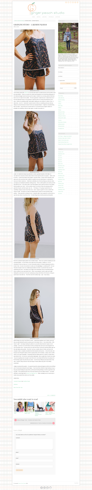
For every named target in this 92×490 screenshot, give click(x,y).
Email (17, 458)
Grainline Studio (26, 381)
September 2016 (61, 169)
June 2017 (60, 157)
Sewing (38, 16)
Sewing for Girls (61, 113)
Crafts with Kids (61, 97)
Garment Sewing (21, 20)
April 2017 (60, 161)
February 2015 (61, 183)
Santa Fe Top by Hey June (63, 140)
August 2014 (60, 191)
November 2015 (61, 175)
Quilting (44, 16)
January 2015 (60, 185)
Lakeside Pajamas (18, 381)
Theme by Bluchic (76, 483)
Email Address (61, 67)
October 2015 (61, 177)
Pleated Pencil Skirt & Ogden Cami (29, 413)
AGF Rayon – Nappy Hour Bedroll (65, 136)
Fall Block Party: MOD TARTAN (64, 138)
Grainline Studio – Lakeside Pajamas (30, 24)
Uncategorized (61, 128)
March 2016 (60, 173)
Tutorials (51, 16)
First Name (60, 72)
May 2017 (60, 159)
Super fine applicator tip (32, 373)
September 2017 (61, 153)
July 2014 (60, 193)
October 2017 (61, 151)
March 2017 (60, 163)
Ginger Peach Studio (22, 483)
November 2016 (61, 165)
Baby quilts (60, 105)
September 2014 (61, 189)
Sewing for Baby (61, 111)
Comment (18, 437)
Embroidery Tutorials (62, 122)
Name (17, 452)
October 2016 (61, 167)
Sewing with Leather (62, 117)
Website (17, 464)
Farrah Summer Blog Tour (63, 142)
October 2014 (61, 187)
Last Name (60, 76)
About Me (57, 16)
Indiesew (26, 92)
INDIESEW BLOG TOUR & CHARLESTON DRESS (38, 414)
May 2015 (60, 181)
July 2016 (60, 171)
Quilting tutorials (61, 124)
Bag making (60, 95)
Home (33, 16)
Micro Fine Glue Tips (18, 387)
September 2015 (61, 179)
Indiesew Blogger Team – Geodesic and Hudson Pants (50, 413)
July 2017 (60, 155)
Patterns (59, 101)
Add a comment (51, 395)
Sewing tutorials (61, 126)
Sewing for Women (62, 115)
